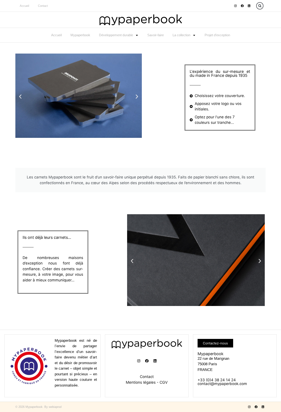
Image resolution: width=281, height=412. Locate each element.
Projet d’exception (217, 35)
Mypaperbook (80, 35)
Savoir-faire (155, 35)
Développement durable (116, 35)
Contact (43, 5)
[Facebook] (242, 6)
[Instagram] (235, 6)
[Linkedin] (249, 6)
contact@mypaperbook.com (222, 383)
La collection (181, 35)
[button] (259, 5)
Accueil (24, 5)
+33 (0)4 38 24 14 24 (217, 380)
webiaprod (55, 406)
